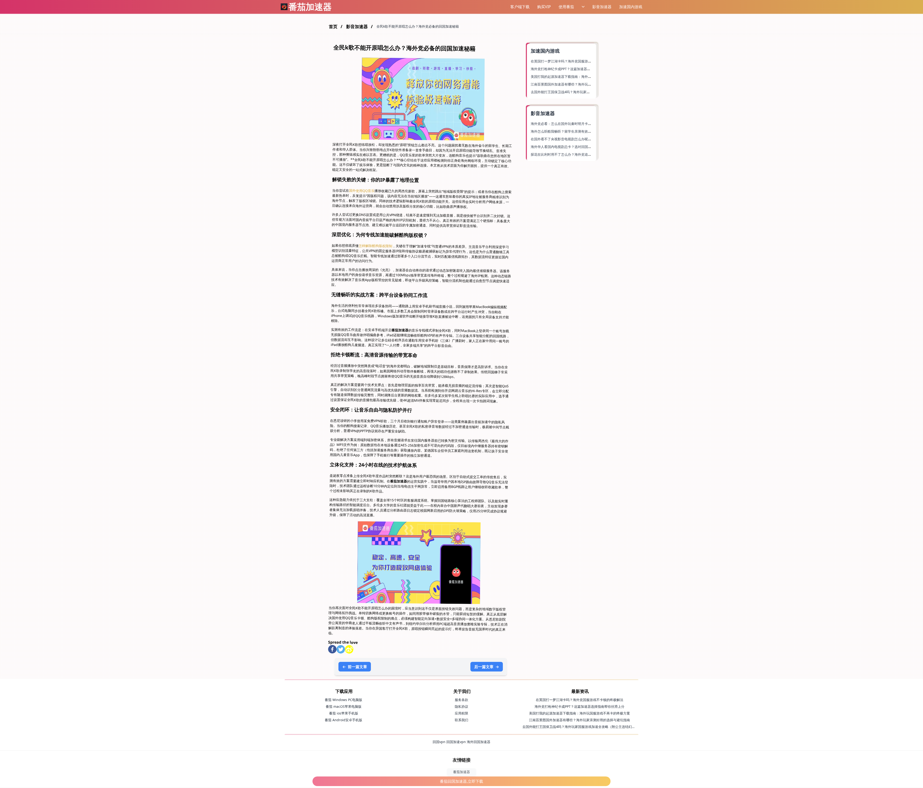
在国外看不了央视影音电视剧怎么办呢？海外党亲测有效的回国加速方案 (584, 139)
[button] (489, 7)
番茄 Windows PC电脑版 (343, 699)
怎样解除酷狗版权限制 (375, 245)
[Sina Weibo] (349, 649)
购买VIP (544, 6)
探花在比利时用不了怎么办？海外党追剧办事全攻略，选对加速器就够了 (584, 154)
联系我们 (461, 720)
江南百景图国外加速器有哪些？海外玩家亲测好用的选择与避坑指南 (581, 84)
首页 (334, 26)
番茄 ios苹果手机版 (343, 713)
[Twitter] (341, 649)
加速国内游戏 (630, 6)
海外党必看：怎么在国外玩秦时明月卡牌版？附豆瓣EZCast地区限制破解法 (586, 123)
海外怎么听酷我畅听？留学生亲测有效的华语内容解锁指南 (574, 131)
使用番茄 (566, 6)
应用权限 (461, 713)
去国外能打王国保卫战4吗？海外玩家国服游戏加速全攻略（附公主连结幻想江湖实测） (587, 726)
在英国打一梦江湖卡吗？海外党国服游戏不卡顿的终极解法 (574, 61)
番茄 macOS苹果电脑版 (344, 706)
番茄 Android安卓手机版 (343, 720)
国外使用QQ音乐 (361, 190)
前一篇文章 (354, 666)
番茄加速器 (461, 772)
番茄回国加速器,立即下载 (461, 781)
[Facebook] (332, 649)
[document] (461, 394)
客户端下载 (520, 6)
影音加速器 (601, 6)
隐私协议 (461, 706)
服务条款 (461, 699)
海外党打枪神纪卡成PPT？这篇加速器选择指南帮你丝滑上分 (576, 69)
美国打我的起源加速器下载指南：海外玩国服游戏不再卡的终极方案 (581, 76)
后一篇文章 (486, 666)
